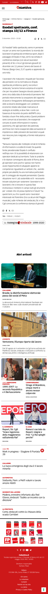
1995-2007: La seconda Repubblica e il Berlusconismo (12, 389)
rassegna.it (27, 19)
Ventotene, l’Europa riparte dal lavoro (21, 341)
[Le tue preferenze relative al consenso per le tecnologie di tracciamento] (43, 589)
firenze (10, 216)
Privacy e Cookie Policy (24, 590)
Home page (5, 19)
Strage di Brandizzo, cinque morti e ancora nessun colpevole (35, 389)
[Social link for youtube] (42, 2)
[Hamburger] (3, 8)
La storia (24, 587)
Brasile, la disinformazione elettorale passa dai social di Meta (21, 294)
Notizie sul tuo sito (23, 584)
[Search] (27, 2)
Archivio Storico (16, 19)
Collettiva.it (24, 555)
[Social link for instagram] (39, 2)
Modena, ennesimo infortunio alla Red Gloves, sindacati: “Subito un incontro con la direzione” (23, 497)
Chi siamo (24, 577)
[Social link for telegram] (46, 2)
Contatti (5, 2)
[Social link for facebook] (36, 2)
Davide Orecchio (6, 299)
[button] (35, 39)
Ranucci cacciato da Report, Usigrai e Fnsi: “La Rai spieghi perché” (35, 433)
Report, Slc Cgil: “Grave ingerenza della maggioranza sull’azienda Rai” (11, 433)
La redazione (14, 2)
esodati (17, 216)
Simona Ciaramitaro (31, 397)
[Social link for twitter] (33, 2)
